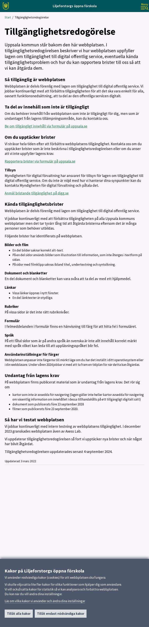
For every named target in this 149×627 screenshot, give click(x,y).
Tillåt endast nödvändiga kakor (60, 613)
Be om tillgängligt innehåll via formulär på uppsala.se (46, 126)
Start (8, 17)
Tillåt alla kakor (18, 613)
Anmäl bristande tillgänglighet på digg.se (37, 193)
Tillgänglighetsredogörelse (32, 17)
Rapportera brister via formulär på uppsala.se (40, 161)
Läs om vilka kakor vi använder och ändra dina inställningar (45, 601)
